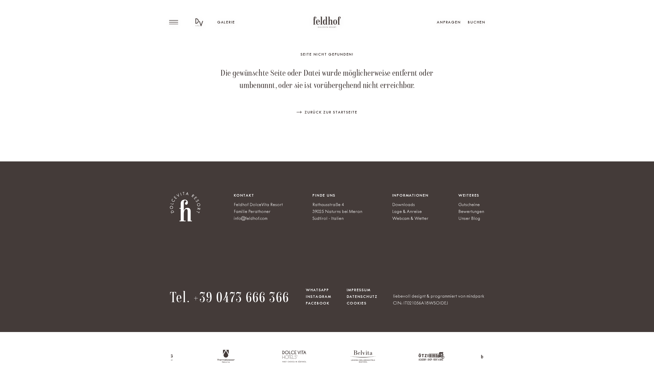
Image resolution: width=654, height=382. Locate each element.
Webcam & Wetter (410, 218)
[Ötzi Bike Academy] (416, 360)
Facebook (318, 303)
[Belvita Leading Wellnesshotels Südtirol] (347, 361)
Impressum (359, 290)
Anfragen (449, 22)
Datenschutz (362, 296)
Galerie (226, 22)
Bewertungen (471, 211)
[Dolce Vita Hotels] (199, 22)
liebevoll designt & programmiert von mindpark (438, 296)
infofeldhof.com (250, 218)
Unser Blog (469, 218)
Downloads (403, 204)
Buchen (476, 22)
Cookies (357, 303)
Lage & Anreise (407, 211)
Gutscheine (469, 204)
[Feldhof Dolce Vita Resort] (327, 22)
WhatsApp (317, 290)
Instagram (318, 296)
